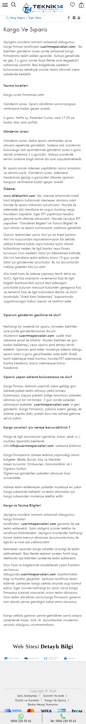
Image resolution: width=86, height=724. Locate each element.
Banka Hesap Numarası (43, 704)
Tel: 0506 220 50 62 (63, 721)
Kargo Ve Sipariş (55, 700)
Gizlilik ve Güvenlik (27, 700)
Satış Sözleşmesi (27, 696)
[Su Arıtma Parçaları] (43, 8)
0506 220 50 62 (21, 721)
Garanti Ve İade (53, 696)
